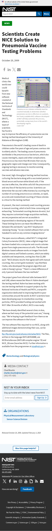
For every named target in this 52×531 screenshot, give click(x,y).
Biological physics (31, 356)
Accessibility (23, 502)
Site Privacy (12, 502)
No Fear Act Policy (13, 512)
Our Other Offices (28, 476)
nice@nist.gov (38, 346)
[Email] (18, 69)
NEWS (7, 23)
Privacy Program (36, 502)
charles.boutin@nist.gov (15, 373)
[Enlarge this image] (33, 92)
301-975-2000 (6, 472)
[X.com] (14, 69)
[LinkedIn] (15, 481)
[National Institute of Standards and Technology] (19, 459)
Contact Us (17, 476)
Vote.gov (42, 522)
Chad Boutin (9, 370)
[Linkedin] (9, 69)
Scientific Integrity (12, 517)
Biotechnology (13, 356)
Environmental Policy (36, 512)
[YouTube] (26, 481)
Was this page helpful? (25, 448)
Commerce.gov (11, 522)
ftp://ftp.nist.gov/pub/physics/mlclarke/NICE (21, 334)
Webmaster (6, 476)
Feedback (27, 489)
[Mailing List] (42, 481)
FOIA (24, 512)
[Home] (9, 9)
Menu (46, 13)
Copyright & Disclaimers (15, 507)
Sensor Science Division (17, 419)
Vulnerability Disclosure (35, 507)
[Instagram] (20, 481)
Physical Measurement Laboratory (19, 415)
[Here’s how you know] (26, 3)
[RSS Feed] (36, 481)
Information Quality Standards (33, 517)
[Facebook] (4, 69)
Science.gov (24, 522)
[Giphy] (31, 481)
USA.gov (34, 522)
